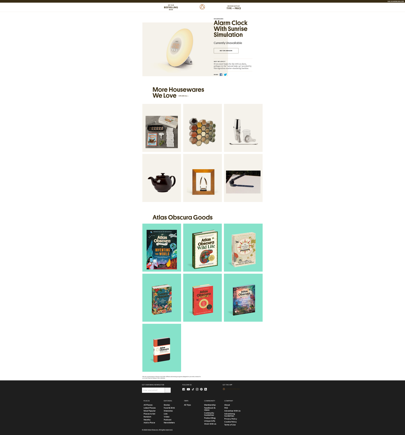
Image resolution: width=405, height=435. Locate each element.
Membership (210, 405)
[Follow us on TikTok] (193, 389)
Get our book (171, 7)
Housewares (218, 19)
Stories (167, 405)
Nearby (147, 420)
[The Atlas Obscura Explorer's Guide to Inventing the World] (162, 249)
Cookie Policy (230, 422)
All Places (148, 405)
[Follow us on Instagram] (197, 389)
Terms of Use (230, 425)
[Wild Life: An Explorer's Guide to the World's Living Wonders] (202, 249)
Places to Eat (149, 414)
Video (166, 417)
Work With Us (210, 424)
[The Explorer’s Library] (243, 249)
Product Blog (210, 418)
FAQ (226, 408)
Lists (166, 414)
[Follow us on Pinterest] (201, 389)
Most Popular (150, 411)
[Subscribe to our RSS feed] (205, 389)
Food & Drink (169, 408)
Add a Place (149, 423)
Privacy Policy (230, 419)
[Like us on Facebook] (183, 389)
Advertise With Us (232, 411)
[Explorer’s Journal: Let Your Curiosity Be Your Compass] (162, 350)
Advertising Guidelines (229, 415)
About (227, 405)
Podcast (167, 420)
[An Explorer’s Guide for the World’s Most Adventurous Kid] (243, 299)
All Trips (187, 405)
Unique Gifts (209, 421)
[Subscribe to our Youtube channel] (188, 389)
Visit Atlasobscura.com (396, 1)
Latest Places (150, 408)
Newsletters (169, 423)
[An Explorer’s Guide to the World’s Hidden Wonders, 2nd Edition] (202, 299)
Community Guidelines (209, 414)
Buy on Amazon (226, 50)
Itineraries (168, 411)
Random (147, 417)
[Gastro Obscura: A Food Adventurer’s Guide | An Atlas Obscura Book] (161, 300)
